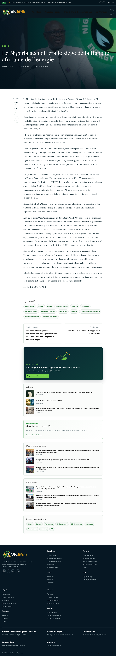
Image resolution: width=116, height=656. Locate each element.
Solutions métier (7, 606)
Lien (17, 102)
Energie (5, 46)
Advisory (49, 12)
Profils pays (50, 564)
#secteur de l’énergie (32, 316)
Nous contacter (52, 612)
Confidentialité (87, 653)
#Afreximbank (30, 306)
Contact (103, 12)
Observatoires (51, 555)
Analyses (50, 579)
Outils (4, 621)
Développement (76, 524)
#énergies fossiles (31, 311)
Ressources (82, 12)
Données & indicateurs (54, 561)
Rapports (5, 615)
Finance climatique (89, 558)
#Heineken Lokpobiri (48, 311)
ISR (52, 529)
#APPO (41, 306)
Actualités (50, 577)
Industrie (44, 529)
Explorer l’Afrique (88, 577)
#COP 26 (75, 306)
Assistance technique (90, 564)
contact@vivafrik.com (54, 615)
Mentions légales (75, 653)
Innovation (89, 524)
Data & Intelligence (8, 597)
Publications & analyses (54, 558)
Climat (30, 524)
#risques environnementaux (90, 311)
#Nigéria (74, 311)
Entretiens (50, 583)
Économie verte (88, 555)
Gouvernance (32, 529)
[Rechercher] (111, 12)
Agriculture (49, 524)
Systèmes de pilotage (9, 603)
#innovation (63, 311)
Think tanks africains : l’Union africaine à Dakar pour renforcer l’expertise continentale (41, 3)
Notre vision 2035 (52, 597)
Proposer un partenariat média (37, 376)
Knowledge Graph (52, 567)
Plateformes (6, 594)
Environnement (62, 524)
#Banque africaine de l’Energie (57, 306)
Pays (73, 12)
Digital (58, 12)
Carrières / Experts (53, 603)
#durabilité (85, 306)
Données (5, 618)
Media (67, 12)
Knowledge (37, 12)
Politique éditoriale (53, 600)
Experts (85, 567)
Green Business (62, 653)
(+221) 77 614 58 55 (53, 618)
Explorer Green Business (35, 435)
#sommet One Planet (50, 316)
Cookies (111, 653)
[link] (4, 571)
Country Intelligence (89, 579)
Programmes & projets (90, 561)
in (17, 108)
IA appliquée (6, 600)
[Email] (18, 571)
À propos (93, 12)
